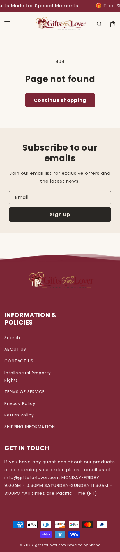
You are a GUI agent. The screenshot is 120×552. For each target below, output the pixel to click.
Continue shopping (60, 100)
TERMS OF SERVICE (24, 392)
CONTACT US (18, 361)
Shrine (94, 545)
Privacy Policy (20, 403)
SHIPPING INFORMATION (29, 427)
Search (12, 338)
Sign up (60, 214)
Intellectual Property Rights (27, 376)
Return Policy (19, 415)
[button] (99, 24)
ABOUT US (15, 349)
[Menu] (7, 24)
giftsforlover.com (50, 545)
